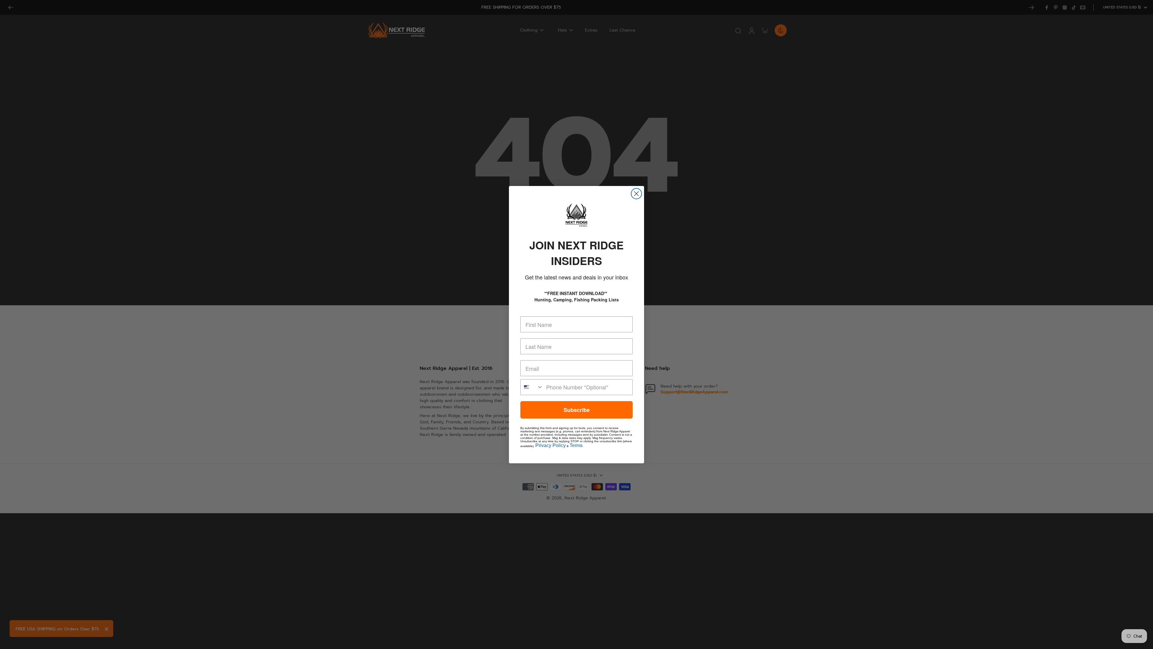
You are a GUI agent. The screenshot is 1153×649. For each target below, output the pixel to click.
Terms (576, 445)
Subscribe (577, 410)
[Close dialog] (636, 193)
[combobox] (532, 387)
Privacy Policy (550, 445)
